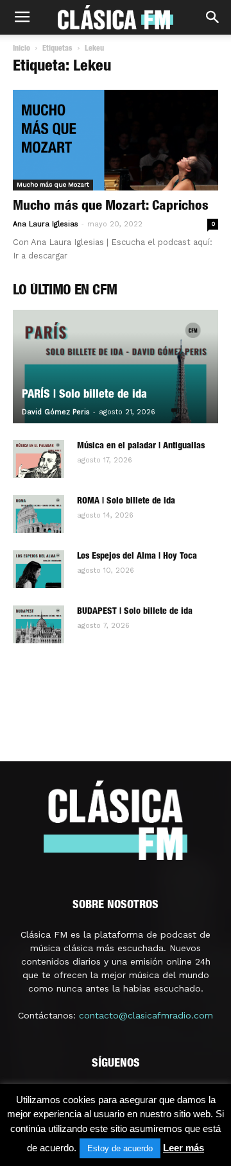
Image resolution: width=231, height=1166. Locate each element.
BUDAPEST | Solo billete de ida (135, 611)
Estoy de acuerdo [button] (120, 1148)
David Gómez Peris (56, 412)
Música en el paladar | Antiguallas (141, 446)
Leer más (183, 1147)
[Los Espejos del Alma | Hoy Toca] (38, 569)
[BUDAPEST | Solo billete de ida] (38, 624)
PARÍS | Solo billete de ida (84, 395)
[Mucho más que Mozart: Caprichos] (115, 140)
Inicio (21, 49)
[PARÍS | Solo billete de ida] (115, 366)
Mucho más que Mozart (53, 184)
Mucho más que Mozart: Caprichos (111, 207)
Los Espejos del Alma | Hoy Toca (137, 556)
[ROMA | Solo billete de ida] (38, 514)
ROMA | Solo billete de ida (126, 501)
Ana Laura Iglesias (45, 224)
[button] (213, 17)
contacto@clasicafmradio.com (146, 1015)
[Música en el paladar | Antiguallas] (38, 459)
